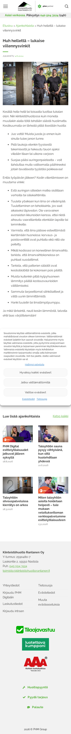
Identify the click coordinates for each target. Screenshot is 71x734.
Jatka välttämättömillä (35, 382)
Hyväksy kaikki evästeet (35, 372)
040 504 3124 (49, 15)
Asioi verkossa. (15, 15)
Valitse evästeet (35, 392)
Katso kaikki (60, 416)
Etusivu (8, 25)
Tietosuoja (42, 399)
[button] (5, 6)
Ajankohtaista (25, 25)
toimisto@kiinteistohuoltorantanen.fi (26, 570)
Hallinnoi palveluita (34, 364)
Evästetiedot (28, 399)
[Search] (66, 6)
